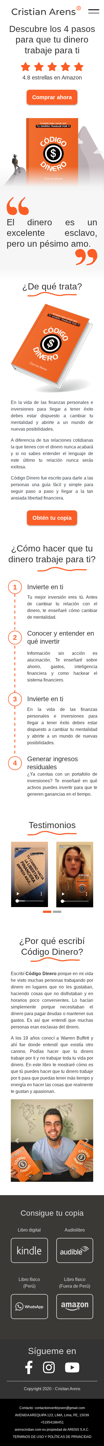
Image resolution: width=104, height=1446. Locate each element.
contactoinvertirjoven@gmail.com (60, 1408)
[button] (17, 1140)
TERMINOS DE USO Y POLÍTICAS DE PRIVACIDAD (52, 1437)
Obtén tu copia (52, 518)
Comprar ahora (52, 97)
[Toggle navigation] (94, 11)
